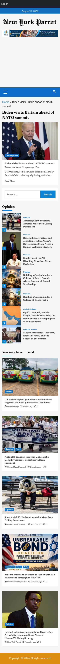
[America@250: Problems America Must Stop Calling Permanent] (11, 222)
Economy (10, 567)
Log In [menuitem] (4, 3)
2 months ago (35, 467)
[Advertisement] (30, 65)
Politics (34, 330)
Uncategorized (12, 156)
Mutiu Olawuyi (13, 406)
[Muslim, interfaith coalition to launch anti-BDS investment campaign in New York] (30, 552)
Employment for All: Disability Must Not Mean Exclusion (37, 261)
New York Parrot (14, 167)
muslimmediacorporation (17, 524)
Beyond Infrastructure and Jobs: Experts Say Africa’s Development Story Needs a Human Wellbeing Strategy (29, 635)
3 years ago (29, 167)
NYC (26, 567)
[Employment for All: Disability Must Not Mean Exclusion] (11, 259)
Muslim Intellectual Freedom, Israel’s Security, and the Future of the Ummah (39, 336)
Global (26, 309)
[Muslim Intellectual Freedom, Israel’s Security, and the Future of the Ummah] (11, 334)
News (18, 449)
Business (9, 449)
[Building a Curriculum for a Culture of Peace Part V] (11, 297)
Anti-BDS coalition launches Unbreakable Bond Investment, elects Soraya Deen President (27, 460)
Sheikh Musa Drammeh (16, 467)
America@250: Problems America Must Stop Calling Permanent (37, 224)
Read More (10, 181)
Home (5, 102)
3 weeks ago (28, 406)
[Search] (54, 91)
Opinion (26, 218)
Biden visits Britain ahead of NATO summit (29, 163)
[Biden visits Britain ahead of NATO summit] (30, 140)
